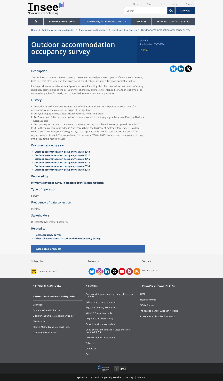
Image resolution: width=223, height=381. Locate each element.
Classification (39, 321)
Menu (135, 4)
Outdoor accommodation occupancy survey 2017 (62, 155)
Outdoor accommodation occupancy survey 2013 (62, 169)
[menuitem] (35, 21)
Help (175, 4)
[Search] (171, 10)
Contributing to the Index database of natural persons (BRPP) (108, 330)
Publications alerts (48, 271)
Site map (141, 377)
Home (34, 30)
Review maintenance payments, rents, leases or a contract (109, 295)
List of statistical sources (124, 30)
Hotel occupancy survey (47, 234)
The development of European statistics (159, 310)
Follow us (90, 343)
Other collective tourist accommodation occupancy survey (67, 238)
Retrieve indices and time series (101, 301)
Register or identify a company (100, 307)
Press (162, 4)
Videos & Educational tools (99, 313)
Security (129, 377)
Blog (149, 4)
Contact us (91, 348)
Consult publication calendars (100, 324)
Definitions (38, 304)
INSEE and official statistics (173, 21)
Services (141, 21)
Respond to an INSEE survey (99, 318)
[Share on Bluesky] (173, 68)
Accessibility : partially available (106, 377)
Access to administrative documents (157, 316)
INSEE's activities (148, 299)
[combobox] (159, 10)
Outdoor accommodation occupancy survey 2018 (62, 151)
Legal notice (81, 377)
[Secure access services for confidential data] (120, 371)
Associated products (48, 248)
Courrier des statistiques (44, 332)
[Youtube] (122, 271)
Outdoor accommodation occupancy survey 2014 (62, 166)
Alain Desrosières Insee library (100, 337)
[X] (114, 271)
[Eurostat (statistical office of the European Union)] (104, 371)
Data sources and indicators (93, 30)
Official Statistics (147, 305)
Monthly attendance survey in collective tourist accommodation (67, 182)
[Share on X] (188, 69)
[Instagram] (99, 271)
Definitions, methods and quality (106, 21)
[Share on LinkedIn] (181, 69)
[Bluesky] (91, 271)
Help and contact (150, 270)
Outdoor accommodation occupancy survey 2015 (62, 162)
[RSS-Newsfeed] (137, 271)
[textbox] (145, 10)
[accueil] (35, 21)
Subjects (185, 10)
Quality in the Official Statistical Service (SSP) (54, 315)
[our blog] (129, 271)
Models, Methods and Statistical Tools (51, 326)
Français (189, 4)
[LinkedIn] (107, 271)
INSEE (142, 294)
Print (145, 49)
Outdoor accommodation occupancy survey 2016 (62, 158)
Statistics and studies (62, 21)
